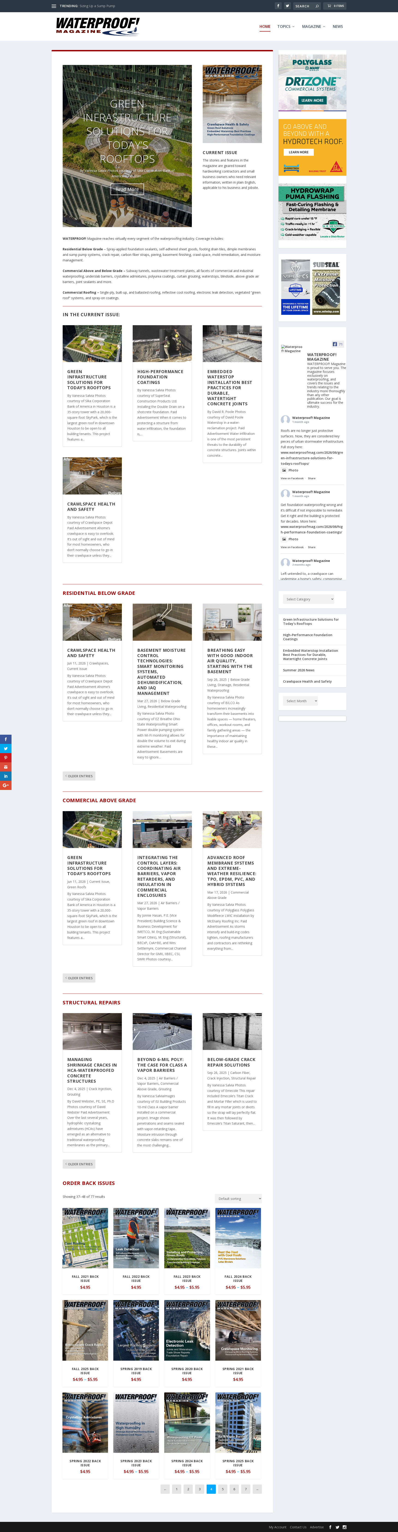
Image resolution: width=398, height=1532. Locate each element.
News (338, 27)
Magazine (311, 27)
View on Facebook (292, 478)
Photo (293, 470)
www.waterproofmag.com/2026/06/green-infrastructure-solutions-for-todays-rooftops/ (312, 458)
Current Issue (220, 152)
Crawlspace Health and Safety (91, 506)
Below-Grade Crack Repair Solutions (231, 1062)
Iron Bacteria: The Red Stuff (100, 6)
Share (312, 478)
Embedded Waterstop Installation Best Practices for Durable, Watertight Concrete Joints (229, 387)
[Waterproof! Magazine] (292, 349)
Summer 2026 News (298, 670)
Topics (283, 27)
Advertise (317, 1527)
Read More (127, 189)
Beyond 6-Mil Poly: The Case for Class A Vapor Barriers (162, 1065)
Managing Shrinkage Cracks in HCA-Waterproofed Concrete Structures (92, 1070)
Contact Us (298, 1527)
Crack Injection (100, 1089)
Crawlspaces (98, 663)
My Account (278, 1527)
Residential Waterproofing (167, 706)
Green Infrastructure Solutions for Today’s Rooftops (127, 131)
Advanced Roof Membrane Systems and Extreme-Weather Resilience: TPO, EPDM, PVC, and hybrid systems (232, 871)
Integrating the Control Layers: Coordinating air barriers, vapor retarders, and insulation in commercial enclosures (159, 876)
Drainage (224, 685)
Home (265, 27)
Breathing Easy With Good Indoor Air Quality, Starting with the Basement (230, 661)
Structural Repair (243, 1078)
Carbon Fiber (239, 1072)
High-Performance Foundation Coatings (160, 377)
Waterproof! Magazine (311, 417)
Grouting (73, 1094)
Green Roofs (76, 887)
